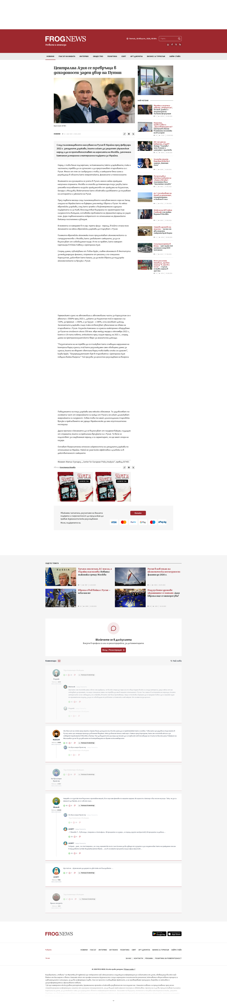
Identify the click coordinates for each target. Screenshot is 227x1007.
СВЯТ (134, 950)
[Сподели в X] (133, 134)
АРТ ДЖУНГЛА (144, 950)
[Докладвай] (74, 675)
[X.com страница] (176, 44)
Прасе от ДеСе (56, 903)
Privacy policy (129, 969)
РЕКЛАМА (149, 958)
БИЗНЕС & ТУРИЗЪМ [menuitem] (156, 56)
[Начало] (168, 44)
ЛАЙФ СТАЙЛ (176, 950)
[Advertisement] (113, 14)
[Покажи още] (113, 1000)
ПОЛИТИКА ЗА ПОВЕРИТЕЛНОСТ (168, 958)
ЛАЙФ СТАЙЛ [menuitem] (174, 56)
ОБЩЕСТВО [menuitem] (98, 56)
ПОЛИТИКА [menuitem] (112, 56)
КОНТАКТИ (138, 958)
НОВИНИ (57, 134)
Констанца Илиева (67, 467)
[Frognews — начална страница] (59, 934)
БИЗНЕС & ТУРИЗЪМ (160, 950)
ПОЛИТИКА (124, 950)
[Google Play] (159, 933)
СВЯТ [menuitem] (123, 56)
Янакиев (56, 740)
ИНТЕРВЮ (103, 950)
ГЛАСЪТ (93, 950)
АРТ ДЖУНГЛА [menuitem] (136, 56)
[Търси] (179, 39)
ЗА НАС (128, 958)
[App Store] (174, 933)
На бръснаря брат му (77, 747)
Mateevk (71, 687)
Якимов (56, 807)
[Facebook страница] (172, 44)
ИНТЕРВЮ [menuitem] (84, 56)
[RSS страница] (180, 44)
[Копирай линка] (124, 134)
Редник (56, 679)
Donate (138, 513)
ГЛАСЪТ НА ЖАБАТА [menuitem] (67, 56)
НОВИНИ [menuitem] (50, 56)
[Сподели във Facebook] (129, 134)
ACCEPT (71, 829)
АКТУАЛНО (113, 950)
